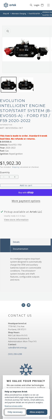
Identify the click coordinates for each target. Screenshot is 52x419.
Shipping (15, 167)
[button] (48, 5)
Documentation (20, 248)
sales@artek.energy (17, 347)
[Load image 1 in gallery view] (8, 84)
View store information (16, 219)
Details (16, 242)
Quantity (5, 172)
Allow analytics (37, 412)
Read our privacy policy (13, 406)
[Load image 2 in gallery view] (26, 84)
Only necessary (15, 412)
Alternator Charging (19, 14)
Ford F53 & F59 (34, 14)
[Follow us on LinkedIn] (28, 305)
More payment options (26, 201)
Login (36, 5)
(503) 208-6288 (15, 354)
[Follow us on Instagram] (23, 305)
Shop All (6, 14)
